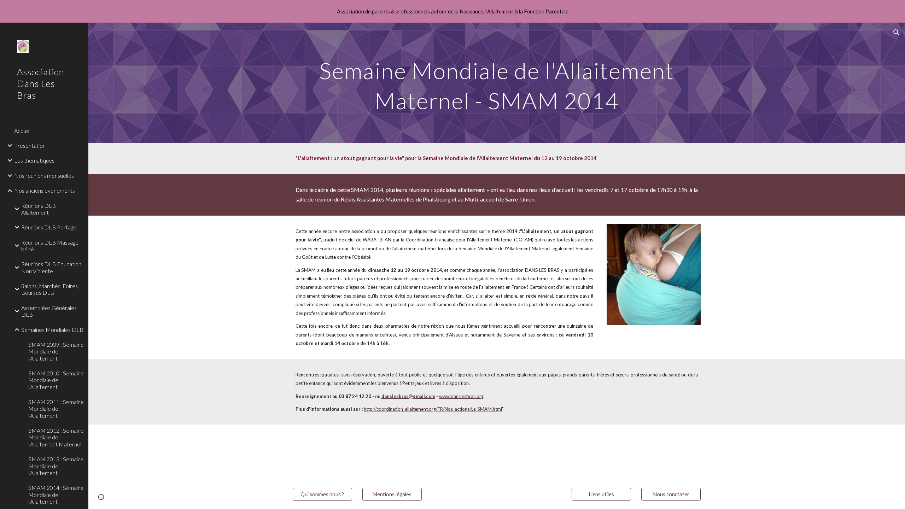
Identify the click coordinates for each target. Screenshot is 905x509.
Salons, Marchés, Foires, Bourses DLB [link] (50, 289)
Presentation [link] (30, 145)
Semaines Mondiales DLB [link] (52, 329)
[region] (452, 11)
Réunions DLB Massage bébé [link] (49, 245)
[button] (896, 32)
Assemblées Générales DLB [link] (49, 311)
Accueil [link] (22, 130)
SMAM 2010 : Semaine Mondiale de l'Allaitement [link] (56, 380)
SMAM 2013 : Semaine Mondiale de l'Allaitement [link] (56, 466)
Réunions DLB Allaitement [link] (38, 209)
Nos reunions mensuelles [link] (44, 175)
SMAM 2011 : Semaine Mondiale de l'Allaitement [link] (56, 408)
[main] (497, 83)
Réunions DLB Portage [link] (48, 227)
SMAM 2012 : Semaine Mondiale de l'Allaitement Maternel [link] (56, 437)
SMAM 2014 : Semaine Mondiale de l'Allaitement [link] (56, 494)
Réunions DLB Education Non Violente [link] (51, 267)
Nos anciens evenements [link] (44, 190)
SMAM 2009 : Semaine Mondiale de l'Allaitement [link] (56, 351)
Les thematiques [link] (34, 160)
